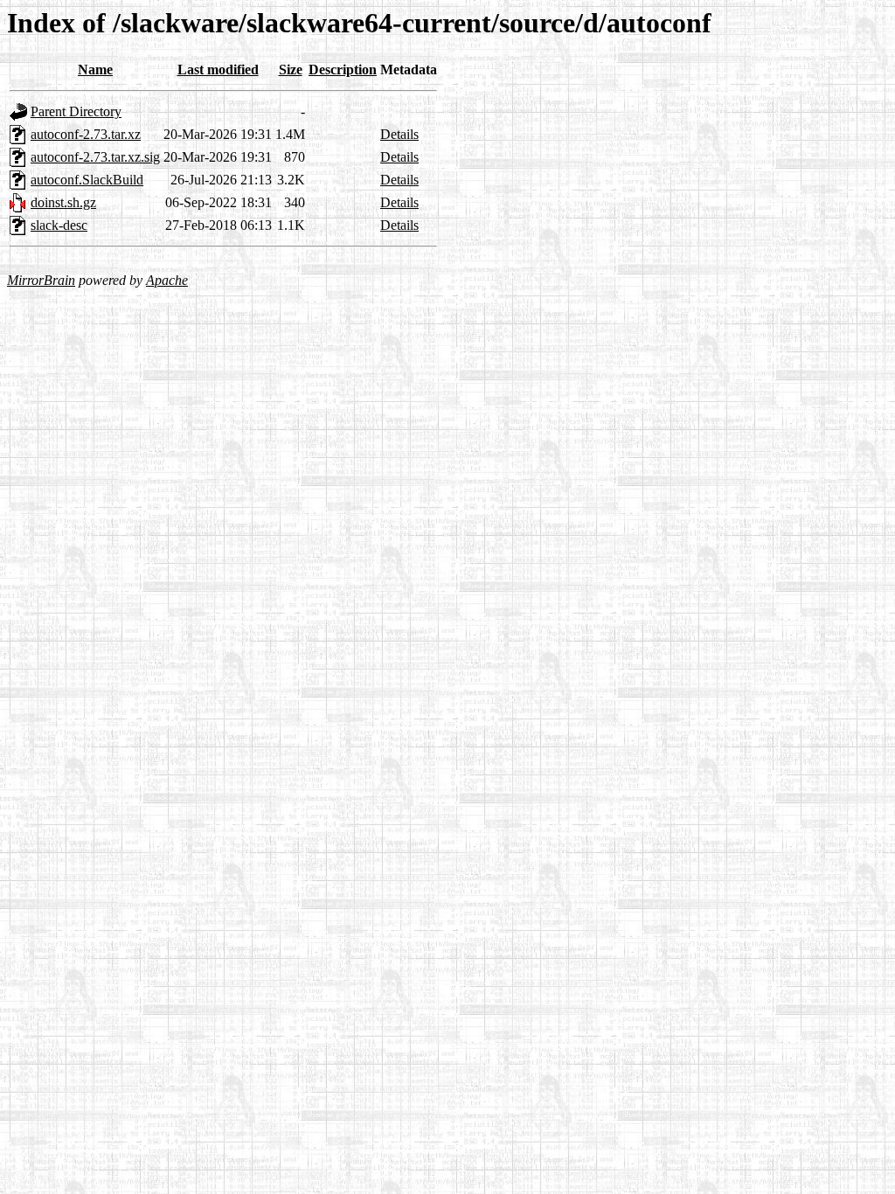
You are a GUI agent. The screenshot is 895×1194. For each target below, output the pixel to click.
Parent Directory (76, 111)
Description (343, 69)
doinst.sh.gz (63, 202)
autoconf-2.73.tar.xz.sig (95, 156)
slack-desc (59, 225)
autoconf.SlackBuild (87, 179)
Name (95, 69)
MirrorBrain (41, 280)
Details (399, 134)
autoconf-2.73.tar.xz (86, 134)
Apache (167, 280)
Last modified (218, 69)
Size (290, 69)
